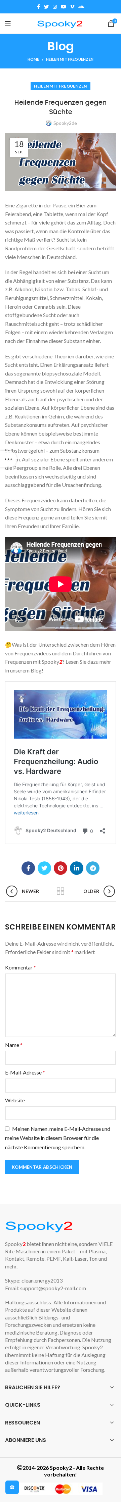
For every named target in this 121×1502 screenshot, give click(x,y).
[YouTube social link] (63, 6)
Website (15, 1100)
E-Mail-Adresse (25, 1072)
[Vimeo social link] (72, 6)
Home (33, 59)
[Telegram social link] (92, 868)
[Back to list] (60, 891)
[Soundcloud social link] (81, 6)
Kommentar (20, 967)
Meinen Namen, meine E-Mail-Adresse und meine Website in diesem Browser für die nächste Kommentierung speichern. (57, 1138)
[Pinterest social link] (60, 868)
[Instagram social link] (55, 6)
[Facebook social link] (38, 6)
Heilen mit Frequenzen (69, 59)
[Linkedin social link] (76, 868)
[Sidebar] (8, 459)
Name (14, 1045)
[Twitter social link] (46, 6)
